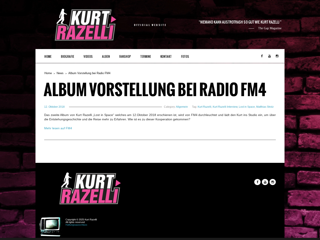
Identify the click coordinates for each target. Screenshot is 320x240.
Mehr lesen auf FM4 (58, 128)
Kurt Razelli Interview (225, 106)
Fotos (185, 56)
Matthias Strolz (265, 106)
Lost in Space (247, 106)
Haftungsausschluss (76, 224)
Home (48, 56)
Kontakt (166, 56)
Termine (145, 56)
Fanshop (125, 56)
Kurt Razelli (204, 106)
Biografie (67, 56)
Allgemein (182, 106)
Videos (88, 56)
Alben (106, 56)
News (60, 73)
